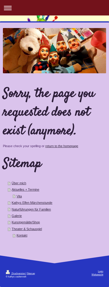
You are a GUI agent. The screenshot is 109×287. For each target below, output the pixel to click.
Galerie (17, 216)
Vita (19, 196)
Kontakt (22, 235)
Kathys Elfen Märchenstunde (32, 202)
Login (100, 271)
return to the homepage (61, 146)
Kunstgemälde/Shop (26, 222)
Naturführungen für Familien (31, 209)
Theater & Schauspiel (27, 229)
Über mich (19, 183)
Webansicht (97, 274)
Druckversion (18, 273)
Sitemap (31, 273)
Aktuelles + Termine (25, 189)
